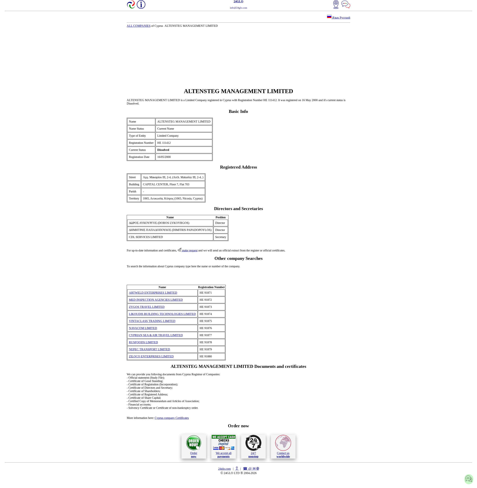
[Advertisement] (238, 57)
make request (189, 250)
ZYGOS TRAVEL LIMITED (147, 306)
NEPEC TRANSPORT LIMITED (149, 349)
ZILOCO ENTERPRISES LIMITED (151, 356)
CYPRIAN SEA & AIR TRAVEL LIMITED (156, 335)
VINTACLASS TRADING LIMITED (152, 321)
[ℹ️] (141, 4)
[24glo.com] (131, 5)
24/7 (253, 454)
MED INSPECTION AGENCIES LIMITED (156, 299)
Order (193, 454)
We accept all (223, 454)
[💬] (345, 5)
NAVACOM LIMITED (143, 328)
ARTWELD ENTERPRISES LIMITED (153, 292)
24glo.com (224, 468)
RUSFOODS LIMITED (143, 342)
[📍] (335, 5)
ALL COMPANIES (139, 25)
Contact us (283, 454)
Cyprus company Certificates (172, 417)
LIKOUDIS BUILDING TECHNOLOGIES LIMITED (162, 314)
